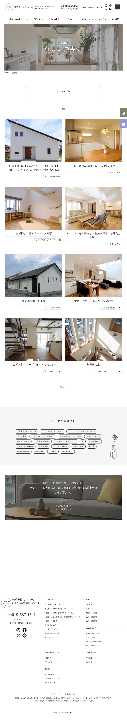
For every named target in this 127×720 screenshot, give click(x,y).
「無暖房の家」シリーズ (105, 371)
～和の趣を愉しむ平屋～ (33, 301)
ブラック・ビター (93, 436)
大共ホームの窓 (91, 613)
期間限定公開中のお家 (94, 641)
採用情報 (89, 662)
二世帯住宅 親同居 (107, 308)
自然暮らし (39, 451)
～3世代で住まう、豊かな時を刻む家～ (93, 301)
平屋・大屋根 (115, 173)
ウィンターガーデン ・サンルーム (82, 431)
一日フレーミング (51, 621)
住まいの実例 (54, 19)
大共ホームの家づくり (17, 19)
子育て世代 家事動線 (25, 446)
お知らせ (48, 658)
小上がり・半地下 (60, 446)
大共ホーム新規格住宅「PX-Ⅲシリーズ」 (59, 613)
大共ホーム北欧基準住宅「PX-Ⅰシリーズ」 (60, 609)
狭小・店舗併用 (23, 451)
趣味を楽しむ (55, 371)
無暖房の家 (93, 364)
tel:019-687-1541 (70, 7)
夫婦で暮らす (55, 176)
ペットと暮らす (23, 441)
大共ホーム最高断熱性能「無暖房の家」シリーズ (62, 617)
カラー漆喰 (21, 436)
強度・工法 (90, 609)
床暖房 (91, 446)
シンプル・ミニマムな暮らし (43, 436)
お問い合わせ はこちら (63, 507)
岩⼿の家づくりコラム (53, 678)
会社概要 (115, 19)
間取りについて (50, 637)
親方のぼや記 (49, 674)
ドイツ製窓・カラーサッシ (70, 436)
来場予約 (123, 112)
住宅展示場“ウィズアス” (94, 633)
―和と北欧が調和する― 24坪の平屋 (93, 166)
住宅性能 (37, 19)
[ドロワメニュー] (117, 6)
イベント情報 (90, 645)
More (62, 387)
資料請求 (123, 123)
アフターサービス (51, 629)
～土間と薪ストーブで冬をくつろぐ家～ (33, 364)
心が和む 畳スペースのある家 (34, 233)
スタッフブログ (50, 682)
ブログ (101, 19)
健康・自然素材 (91, 617)
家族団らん (43, 446)
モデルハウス (85, 19)
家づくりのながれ (51, 625)
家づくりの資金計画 (52, 633)
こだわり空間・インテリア (44, 240)
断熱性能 (89, 605)
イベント (70, 19)
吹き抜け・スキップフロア (65, 441)
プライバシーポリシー (53, 662)
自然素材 (52, 451)
